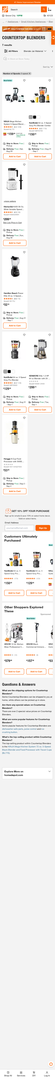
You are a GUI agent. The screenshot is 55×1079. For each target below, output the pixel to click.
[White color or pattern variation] (38, 117)
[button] (48, 66)
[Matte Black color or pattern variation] (34, 117)
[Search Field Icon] (44, 9)
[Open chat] (53, 37)
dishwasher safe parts (12, 729)
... (3, 22)
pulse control (30, 729)
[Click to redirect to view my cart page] (49, 9)
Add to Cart (15, 156)
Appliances (13, 21)
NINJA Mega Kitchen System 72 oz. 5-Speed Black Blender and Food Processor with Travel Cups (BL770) (27, 749)
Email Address (12, 522)
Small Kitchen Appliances (33, 21)
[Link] (15, 118)
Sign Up (43, 528)
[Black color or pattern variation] (9, 371)
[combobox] (25, 9)
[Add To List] (24, 80)
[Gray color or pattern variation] (30, 117)
